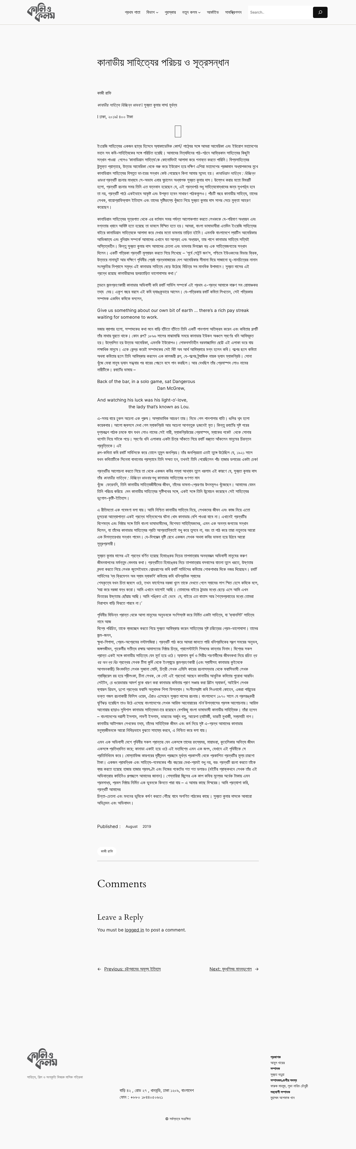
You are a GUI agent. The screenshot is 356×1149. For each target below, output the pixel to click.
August (132, 826)
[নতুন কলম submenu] (199, 12)
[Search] (320, 12)
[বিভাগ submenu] (157, 12)
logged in (134, 929)
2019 (147, 826)
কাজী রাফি (107, 851)
